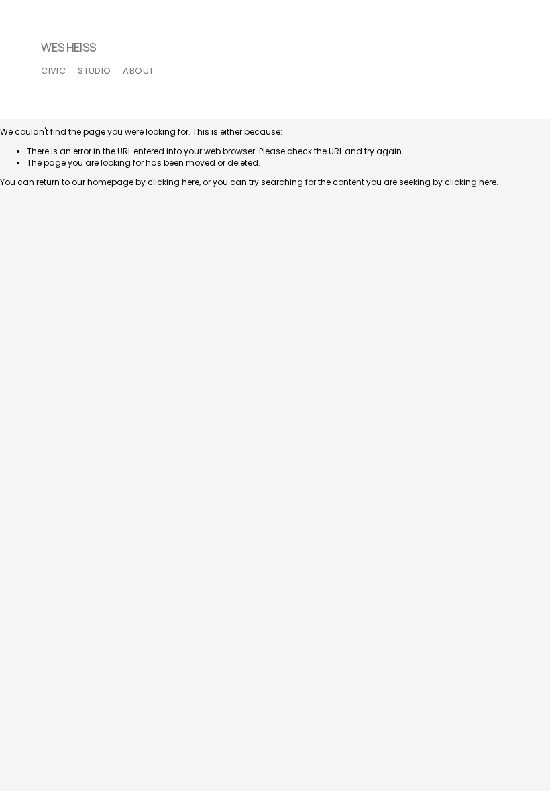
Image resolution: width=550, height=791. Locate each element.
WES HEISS (69, 47)
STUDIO (94, 71)
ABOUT (138, 71)
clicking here (173, 182)
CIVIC (53, 71)
